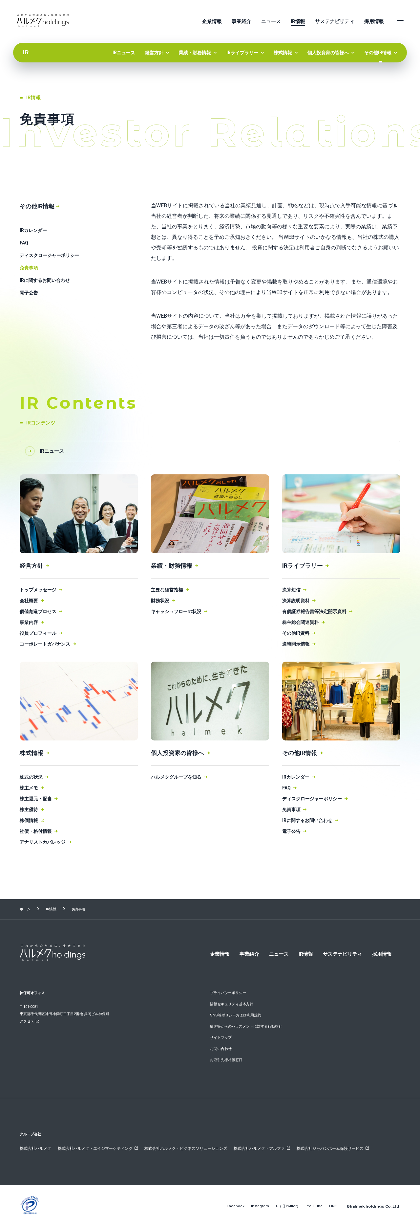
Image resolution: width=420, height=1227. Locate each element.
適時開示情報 (296, 644)
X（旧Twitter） (288, 1206)
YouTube (315, 1206)
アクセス (27, 1021)
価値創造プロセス (38, 611)
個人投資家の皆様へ (328, 52)
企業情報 (212, 21)
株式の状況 (31, 777)
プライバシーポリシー (228, 993)
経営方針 (154, 52)
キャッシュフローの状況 (176, 611)
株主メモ (29, 787)
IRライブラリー (242, 52)
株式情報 (283, 52)
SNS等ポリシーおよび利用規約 (235, 1015)
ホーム (25, 909)
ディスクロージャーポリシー (49, 255)
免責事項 (29, 267)
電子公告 (29, 292)
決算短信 (291, 589)
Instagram (260, 1206)
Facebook (235, 1206)
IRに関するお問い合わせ (45, 280)
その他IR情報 (377, 52)
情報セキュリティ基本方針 (231, 1004)
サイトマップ (221, 1037)
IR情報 (298, 21)
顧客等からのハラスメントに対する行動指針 (246, 1026)
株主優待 (29, 809)
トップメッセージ (38, 589)
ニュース (271, 21)
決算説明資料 (296, 600)
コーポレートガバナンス (45, 644)
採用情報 (374, 21)
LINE (333, 1206)
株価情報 (29, 820)
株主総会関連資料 (300, 622)
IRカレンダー (33, 230)
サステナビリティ (334, 21)
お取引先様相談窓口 (226, 1060)
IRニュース (124, 52)
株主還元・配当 (36, 798)
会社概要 (29, 600)
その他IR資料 (295, 633)
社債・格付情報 (36, 831)
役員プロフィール (38, 633)
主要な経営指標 (167, 589)
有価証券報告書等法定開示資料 (314, 611)
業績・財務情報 (195, 52)
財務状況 (160, 600)
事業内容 (29, 622)
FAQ (24, 242)
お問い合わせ (221, 1049)
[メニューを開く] (400, 21)
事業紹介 (241, 21)
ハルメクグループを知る (176, 777)
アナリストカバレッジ (43, 842)
